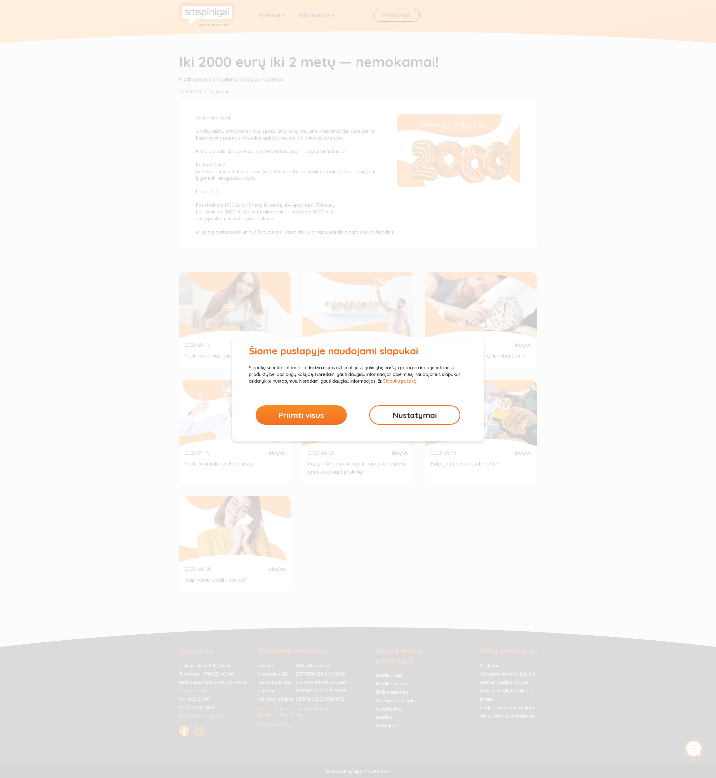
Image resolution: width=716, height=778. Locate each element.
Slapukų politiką (399, 381)
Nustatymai (415, 415)
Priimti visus (301, 415)
